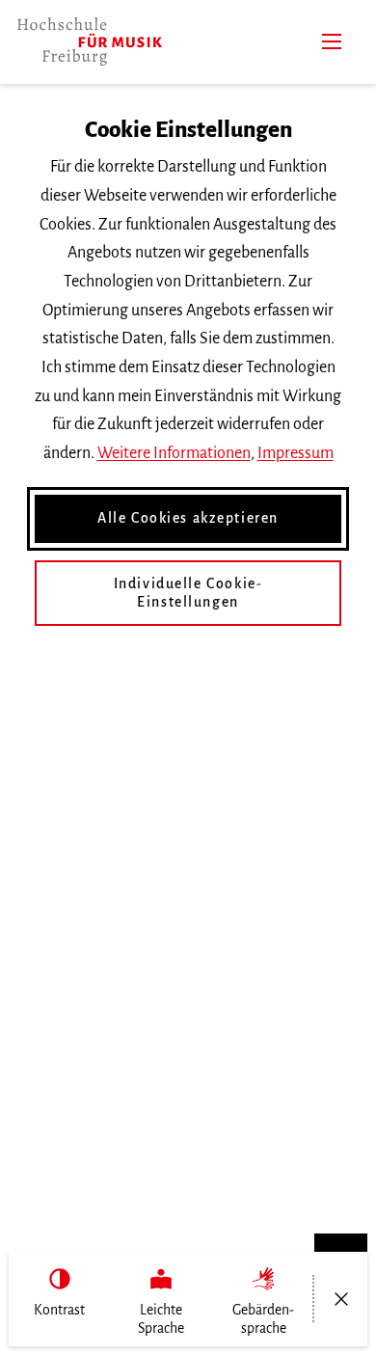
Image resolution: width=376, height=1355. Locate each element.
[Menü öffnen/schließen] (340, 1299)
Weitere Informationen (174, 453)
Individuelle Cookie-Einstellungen (188, 593)
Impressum (295, 453)
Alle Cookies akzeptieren (188, 518)
